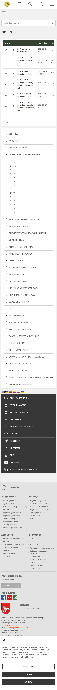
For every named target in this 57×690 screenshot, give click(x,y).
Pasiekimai (15, 441)
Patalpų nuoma (17, 309)
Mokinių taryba (16, 274)
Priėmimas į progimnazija (22, 295)
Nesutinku (28, 674)
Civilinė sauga (16, 261)
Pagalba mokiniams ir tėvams (41, 510)
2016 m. (13, 201)
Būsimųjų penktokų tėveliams (24, 336)
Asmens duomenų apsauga (22, 267)
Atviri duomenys (36, 569)
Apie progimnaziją (9, 501)
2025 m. (13, 166)
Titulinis (4, 12)
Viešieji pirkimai (16, 240)
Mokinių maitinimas (18, 226)
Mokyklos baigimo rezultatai (23, 288)
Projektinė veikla (19, 412)
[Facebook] (3, 597)
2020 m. (13, 185)
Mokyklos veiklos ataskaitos (24, 219)
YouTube (14, 462)
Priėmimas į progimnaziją (12, 528)
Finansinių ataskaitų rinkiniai (24, 155)
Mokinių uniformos (10, 525)
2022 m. (13, 178)
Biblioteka (33, 519)
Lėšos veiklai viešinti (10, 547)
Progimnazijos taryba (20, 364)
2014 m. (13, 208)
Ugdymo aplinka (9, 504)
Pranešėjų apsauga (37, 556)
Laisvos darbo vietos (20, 384)
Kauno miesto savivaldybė (30, 609)
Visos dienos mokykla (20, 329)
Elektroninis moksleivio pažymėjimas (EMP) (31, 377)
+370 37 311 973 (10, 625)
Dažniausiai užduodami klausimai (39, 552)
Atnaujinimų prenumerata (23, 469)
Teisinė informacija (37, 566)
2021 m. (13, 181)
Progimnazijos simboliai (12, 513)
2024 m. (13, 170)
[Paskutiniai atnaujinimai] (30, 4)
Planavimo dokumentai (20, 148)
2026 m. (13, 162)
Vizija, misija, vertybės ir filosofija (15, 507)
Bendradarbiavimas (10, 522)
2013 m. (13, 212)
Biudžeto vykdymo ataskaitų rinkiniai (28, 233)
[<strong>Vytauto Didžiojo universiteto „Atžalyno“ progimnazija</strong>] (7, 4)
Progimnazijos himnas (11, 516)
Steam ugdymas (17, 343)
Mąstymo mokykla (18, 350)
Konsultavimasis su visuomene (42, 548)
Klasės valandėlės (18, 322)
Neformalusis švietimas (21, 247)
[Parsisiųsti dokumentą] (6, 50)
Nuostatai (14, 141)
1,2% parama (16, 434)
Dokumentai (16, 419)
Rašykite (7, 586)
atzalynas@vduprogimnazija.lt (18, 628)
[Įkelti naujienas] (19, 4)
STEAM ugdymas (18, 405)
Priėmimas (15, 448)
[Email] (15, 597)
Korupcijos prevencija (20, 254)
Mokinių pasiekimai (18, 281)
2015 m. (13, 205)
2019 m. (13, 189)
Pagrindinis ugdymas (38, 501)
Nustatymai (28, 667)
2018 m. (13, 193)
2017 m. (13, 197)
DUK (12, 455)
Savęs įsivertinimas (19, 302)
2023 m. (13, 174)
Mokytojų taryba (18, 371)
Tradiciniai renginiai (10, 519)
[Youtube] (9, 597)
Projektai (6, 550)
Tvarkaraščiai (16, 316)
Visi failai (13, 134)
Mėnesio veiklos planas (22, 427)
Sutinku (28, 682)
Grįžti (9, 122)
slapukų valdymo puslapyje (28, 657)
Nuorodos (33, 539)
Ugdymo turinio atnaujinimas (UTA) (26, 357)
